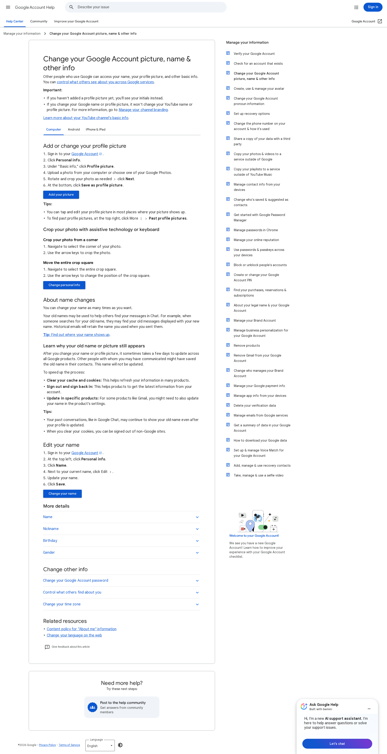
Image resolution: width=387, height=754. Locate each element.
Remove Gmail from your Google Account (257, 358)
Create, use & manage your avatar (259, 89)
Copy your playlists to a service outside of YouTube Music (257, 172)
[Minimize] (369, 707)
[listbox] (100, 745)
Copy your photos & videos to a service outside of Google (257, 156)
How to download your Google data (260, 440)
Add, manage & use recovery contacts (262, 466)
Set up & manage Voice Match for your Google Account (259, 453)
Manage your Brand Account (255, 320)
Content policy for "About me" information (81, 629)
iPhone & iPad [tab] (95, 129)
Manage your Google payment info (259, 386)
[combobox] (152, 7)
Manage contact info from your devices (257, 187)
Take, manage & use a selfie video (259, 475)
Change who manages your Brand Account (258, 373)
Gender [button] (49, 552)
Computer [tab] (53, 129)
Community (38, 21)
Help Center (15, 21)
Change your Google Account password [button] (75, 580)
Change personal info (64, 285)
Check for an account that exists (258, 64)
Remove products (247, 346)
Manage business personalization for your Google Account (261, 333)
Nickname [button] (51, 529)
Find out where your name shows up (80, 335)
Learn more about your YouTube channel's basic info (85, 118)
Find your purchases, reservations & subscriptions (260, 292)
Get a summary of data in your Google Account (262, 428)
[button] (8, 7)
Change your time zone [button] (62, 604)
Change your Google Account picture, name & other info (256, 76)
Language (96, 739)
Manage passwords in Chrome (256, 230)
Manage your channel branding (143, 110)
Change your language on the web (74, 635)
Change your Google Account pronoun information (256, 101)
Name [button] (47, 517)
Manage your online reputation (256, 240)
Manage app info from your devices (260, 396)
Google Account (84, 154)
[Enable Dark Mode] (120, 745)
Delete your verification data (255, 406)
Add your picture (61, 195)
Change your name (62, 494)
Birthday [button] (50, 540)
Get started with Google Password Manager (259, 217)
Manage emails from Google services (261, 415)
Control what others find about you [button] (72, 592)
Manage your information (247, 42)
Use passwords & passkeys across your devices (259, 252)
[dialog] (337, 726)
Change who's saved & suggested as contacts (261, 202)
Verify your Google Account (254, 54)
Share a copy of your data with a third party (262, 141)
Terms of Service (69, 745)
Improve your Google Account (76, 21)
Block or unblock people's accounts (260, 265)
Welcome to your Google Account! (254, 536)
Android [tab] (74, 129)
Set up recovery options (252, 114)
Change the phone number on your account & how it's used (259, 126)
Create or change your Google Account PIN (256, 277)
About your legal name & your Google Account (261, 308)
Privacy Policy (47, 745)
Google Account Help (35, 7)
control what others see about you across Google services (105, 82)
